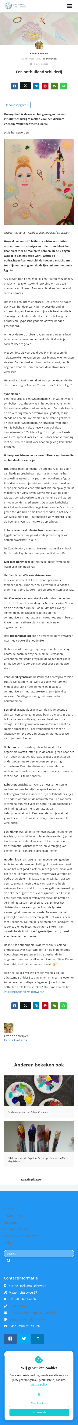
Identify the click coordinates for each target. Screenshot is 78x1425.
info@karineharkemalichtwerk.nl (24, 992)
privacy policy (39, 1384)
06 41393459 (18, 1306)
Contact (9, 1209)
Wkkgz (8, 1243)
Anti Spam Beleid (16, 1229)
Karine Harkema (39, 53)
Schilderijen (50, 58)
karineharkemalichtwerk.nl (28, 1319)
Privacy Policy (13, 1216)
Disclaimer (11, 1222)
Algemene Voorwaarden (21, 1236)
